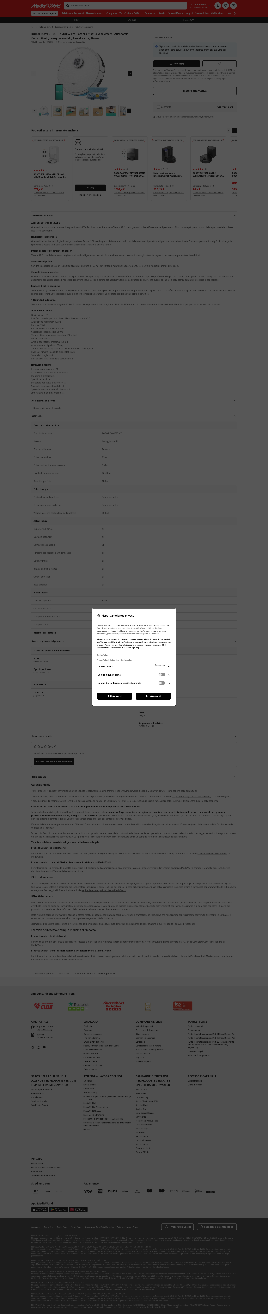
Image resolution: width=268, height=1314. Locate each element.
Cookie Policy (102, 655)
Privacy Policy (102, 660)
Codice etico (114, 660)
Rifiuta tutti (115, 696)
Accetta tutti (153, 696)
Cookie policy (126, 660)
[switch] (162, 674)
